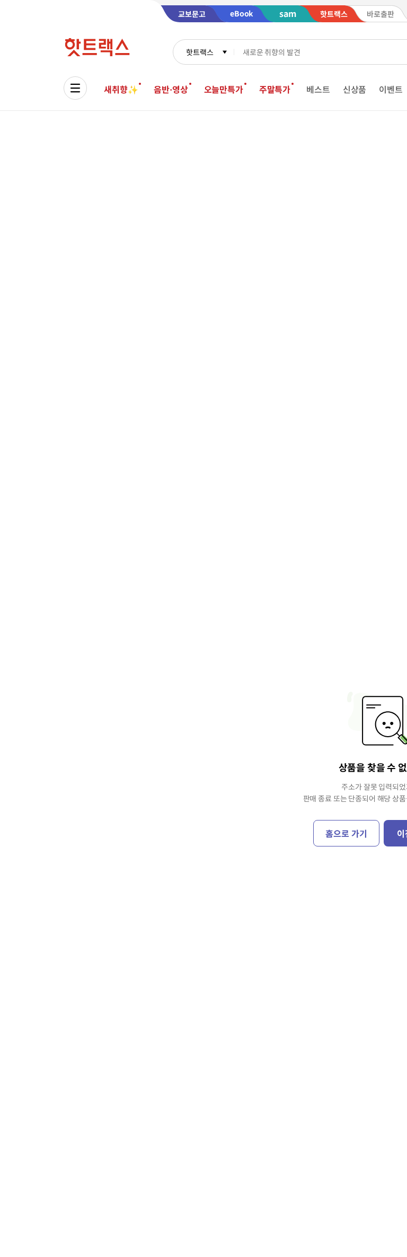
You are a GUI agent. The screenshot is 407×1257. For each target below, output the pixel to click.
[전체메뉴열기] (75, 88)
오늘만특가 (223, 89)
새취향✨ (121, 89)
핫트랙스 (199, 52)
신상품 (355, 89)
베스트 (318, 89)
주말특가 (274, 89)
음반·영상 (171, 89)
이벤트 (391, 89)
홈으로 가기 (346, 833)
